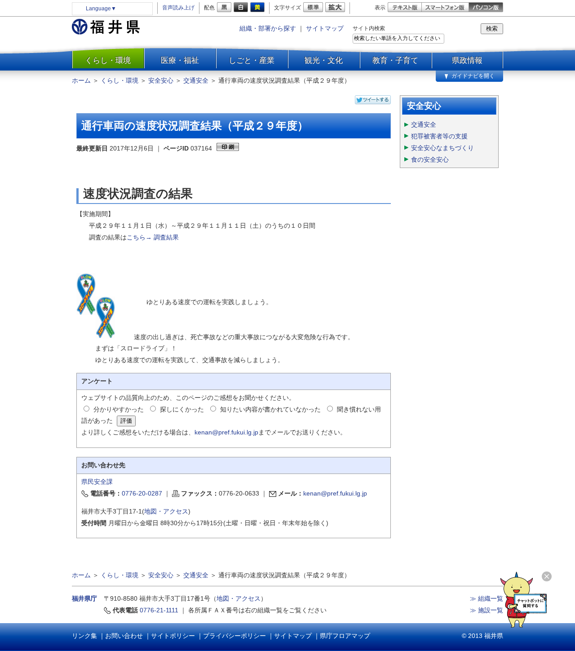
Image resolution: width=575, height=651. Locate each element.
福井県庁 (84, 598)
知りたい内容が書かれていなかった (270, 409)
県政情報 (467, 60)
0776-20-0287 (142, 493)
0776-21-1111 (159, 610)
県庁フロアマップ (345, 635)
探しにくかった (182, 409)
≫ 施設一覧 (486, 610)
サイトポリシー (173, 635)
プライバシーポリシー (234, 635)
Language (101, 8)
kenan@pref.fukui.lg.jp (226, 432)
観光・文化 (324, 60)
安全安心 (160, 80)
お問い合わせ (124, 635)
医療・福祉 (180, 60)
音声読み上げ (178, 7)
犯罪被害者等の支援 (439, 136)
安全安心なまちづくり (442, 147)
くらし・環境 (108, 60)
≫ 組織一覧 (486, 598)
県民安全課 (97, 481)
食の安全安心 (430, 159)
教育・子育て (395, 60)
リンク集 (84, 635)
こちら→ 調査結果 (153, 237)
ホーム (81, 80)
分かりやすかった (118, 409)
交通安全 (195, 80)
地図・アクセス (166, 511)
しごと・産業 (251, 60)
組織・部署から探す (267, 28)
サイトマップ (325, 28)
